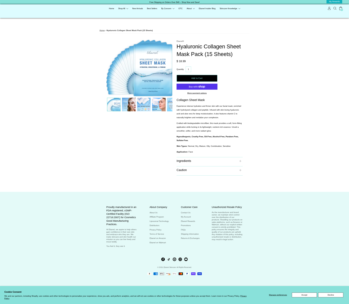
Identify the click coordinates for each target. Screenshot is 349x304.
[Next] (165, 68)
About (189, 8)
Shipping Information (190, 234)
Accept (304, 295)
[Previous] (113, 68)
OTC (180, 8)
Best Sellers (152, 8)
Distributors (154, 225)
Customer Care (189, 207)
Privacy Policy (155, 230)
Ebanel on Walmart (158, 242)
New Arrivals (137, 8)
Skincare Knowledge (228, 8)
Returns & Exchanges (190, 238)
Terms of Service (157, 234)
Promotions (186, 225)
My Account (186, 217)
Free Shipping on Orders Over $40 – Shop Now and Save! (174, 2)
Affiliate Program (157, 217)
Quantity (180, 69)
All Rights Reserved (184, 267)
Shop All (121, 8)
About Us (153, 212)
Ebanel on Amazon (158, 238)
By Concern (166, 8)
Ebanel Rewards (188, 221)
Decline (331, 295)
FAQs (183, 230)
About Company (158, 207)
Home (111, 8)
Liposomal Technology (159, 221)
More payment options (197, 93)
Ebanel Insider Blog (207, 8)
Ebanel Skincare (170, 267)
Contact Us (185, 212)
